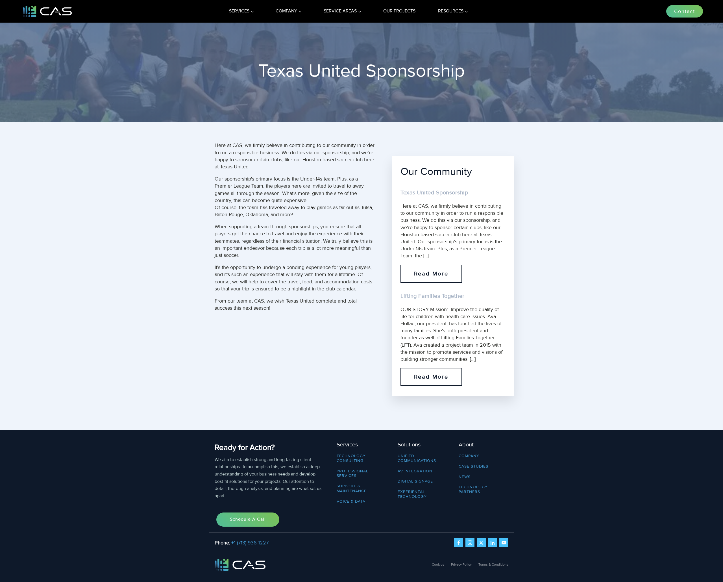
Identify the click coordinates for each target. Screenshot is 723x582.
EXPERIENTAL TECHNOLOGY (412, 494)
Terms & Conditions (493, 565)
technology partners (473, 489)
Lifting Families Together (432, 296)
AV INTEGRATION (415, 471)
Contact (684, 11)
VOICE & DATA (351, 501)
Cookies (438, 565)
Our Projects (399, 11)
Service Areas (340, 11)
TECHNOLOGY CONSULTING (351, 458)
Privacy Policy (461, 565)
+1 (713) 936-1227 (250, 543)
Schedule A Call (248, 519)
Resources (450, 11)
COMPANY (469, 456)
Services (239, 11)
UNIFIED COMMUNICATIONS (417, 458)
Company (286, 11)
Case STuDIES (473, 466)
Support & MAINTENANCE (352, 488)
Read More (431, 273)
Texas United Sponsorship (434, 193)
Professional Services (352, 473)
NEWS (465, 477)
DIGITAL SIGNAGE (415, 481)
